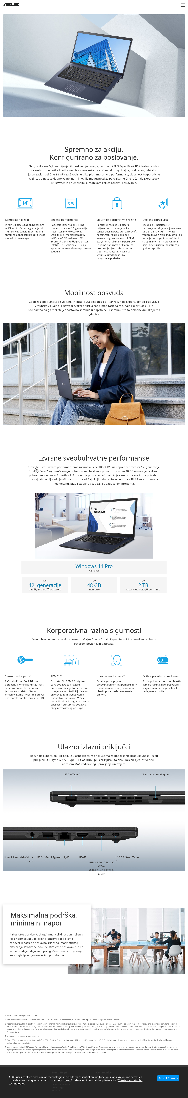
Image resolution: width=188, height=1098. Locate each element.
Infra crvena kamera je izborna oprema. (23, 1036)
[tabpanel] (126, 941)
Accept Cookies (168, 1078)
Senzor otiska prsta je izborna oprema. (23, 1015)
